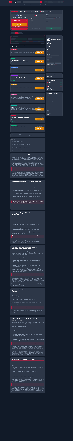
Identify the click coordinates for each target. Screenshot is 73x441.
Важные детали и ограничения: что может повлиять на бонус (21, 149)
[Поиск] (41, 2)
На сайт (20, 28)
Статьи (35, 4)
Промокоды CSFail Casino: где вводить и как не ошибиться (20, 147)
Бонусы (31, 4)
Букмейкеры (42, 4)
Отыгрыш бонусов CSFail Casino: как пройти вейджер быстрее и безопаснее (23, 146)
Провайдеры (47, 4)
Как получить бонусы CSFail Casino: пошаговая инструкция (21, 144)
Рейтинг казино (26, 4)
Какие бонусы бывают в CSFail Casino (17, 141)
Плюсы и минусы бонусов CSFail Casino (18, 150)
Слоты (38, 4)
